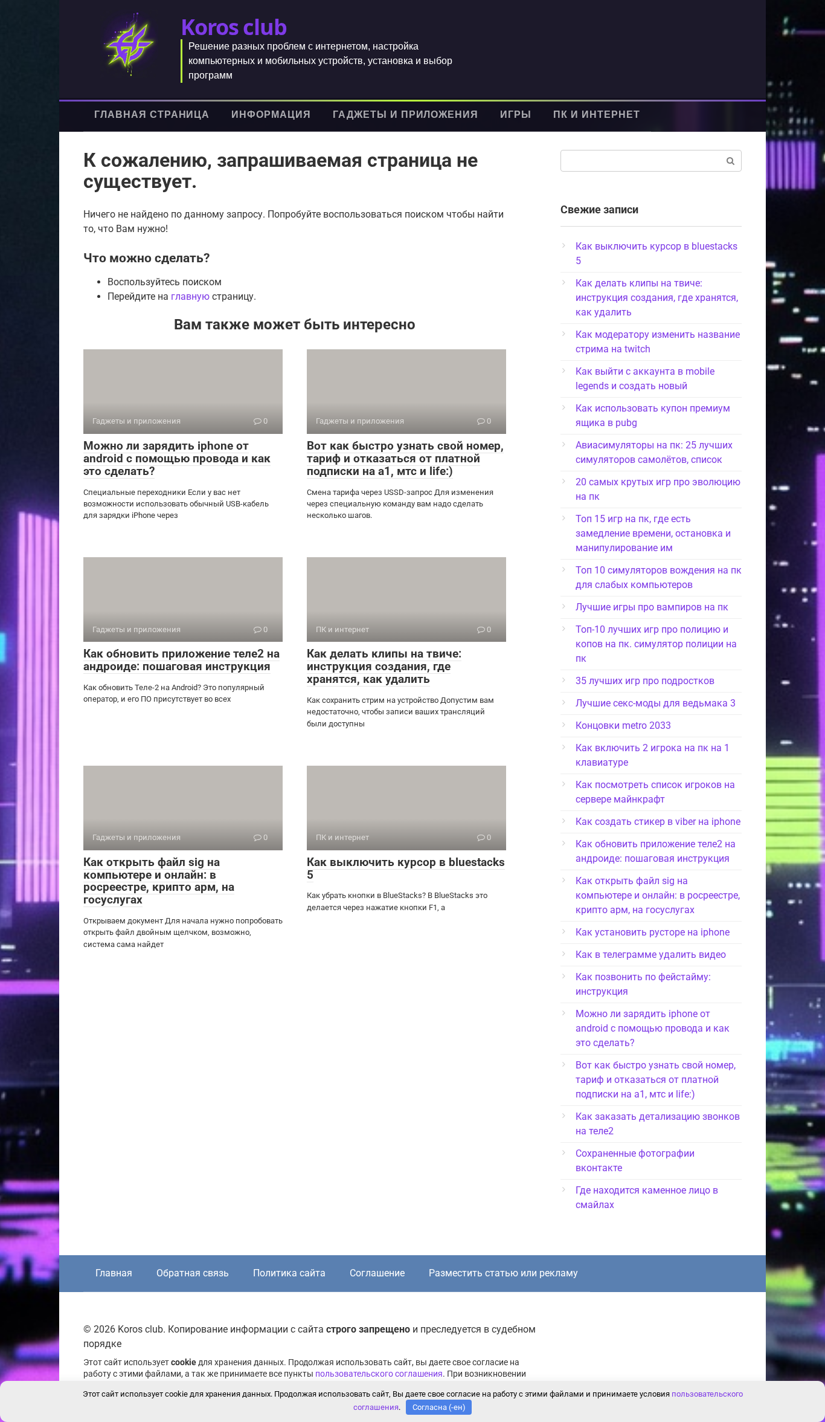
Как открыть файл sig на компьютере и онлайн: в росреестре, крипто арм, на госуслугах (158, 881)
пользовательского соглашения (379, 1374)
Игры (515, 114)
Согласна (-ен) (439, 1407)
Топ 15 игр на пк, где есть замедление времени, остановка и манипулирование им (653, 533)
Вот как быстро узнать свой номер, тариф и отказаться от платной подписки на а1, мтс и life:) (405, 458)
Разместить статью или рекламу (503, 1273)
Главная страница (152, 114)
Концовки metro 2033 (623, 725)
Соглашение (377, 1273)
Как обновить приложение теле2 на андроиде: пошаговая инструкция (181, 660)
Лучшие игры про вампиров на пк (652, 607)
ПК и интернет (596, 114)
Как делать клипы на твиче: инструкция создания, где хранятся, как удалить (384, 666)
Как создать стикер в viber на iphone (658, 821)
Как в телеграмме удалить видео (651, 954)
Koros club (234, 27)
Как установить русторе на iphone (653, 932)
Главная (113, 1273)
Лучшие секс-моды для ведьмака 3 (656, 703)
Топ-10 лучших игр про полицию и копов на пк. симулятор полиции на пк (656, 644)
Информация (271, 114)
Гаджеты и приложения (405, 114)
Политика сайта (289, 1273)
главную (190, 296)
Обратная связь (192, 1273)
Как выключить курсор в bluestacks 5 (406, 868)
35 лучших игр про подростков (645, 681)
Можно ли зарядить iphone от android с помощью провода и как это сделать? (177, 458)
